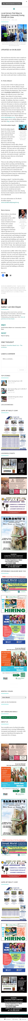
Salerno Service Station (11, 290)
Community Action (11, 286)
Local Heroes (4, 289)
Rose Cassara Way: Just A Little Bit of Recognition (17, 389)
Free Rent (16, 287)
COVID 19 (23, 286)
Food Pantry (11, 287)
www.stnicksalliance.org (8, 117)
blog (8, 121)
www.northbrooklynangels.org (10, 202)
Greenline (22, 287)
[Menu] (14, 9)
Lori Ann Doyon (6, 20)
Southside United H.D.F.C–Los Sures (10, 291)
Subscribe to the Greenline (9, 717)
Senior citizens (22, 290)
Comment (21, 369)
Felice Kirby (4, 287)
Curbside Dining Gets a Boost (15, 397)
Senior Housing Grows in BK (15, 381)
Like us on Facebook (8, 702)
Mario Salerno (12, 289)
